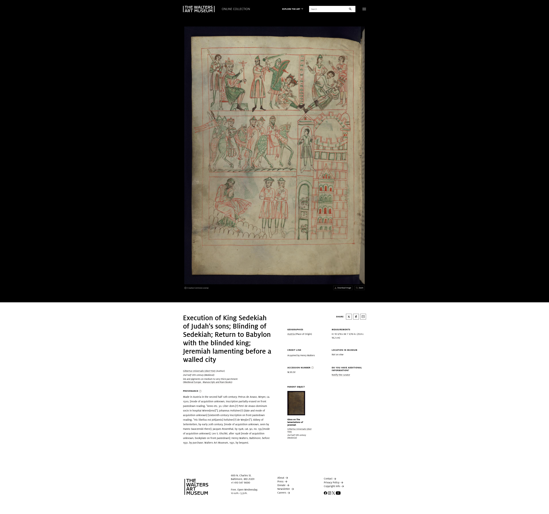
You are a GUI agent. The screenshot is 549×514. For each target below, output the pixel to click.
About (281, 477)
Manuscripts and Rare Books (217, 382)
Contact (328, 478)
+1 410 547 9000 (240, 482)
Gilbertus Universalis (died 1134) (199, 371)
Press (280, 481)
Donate (281, 485)
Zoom (361, 288)
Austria (291, 334)
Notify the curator (341, 374)
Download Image (344, 288)
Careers (282, 492)
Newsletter (284, 489)
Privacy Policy (332, 482)
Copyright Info (332, 486)
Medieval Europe (193, 382)
